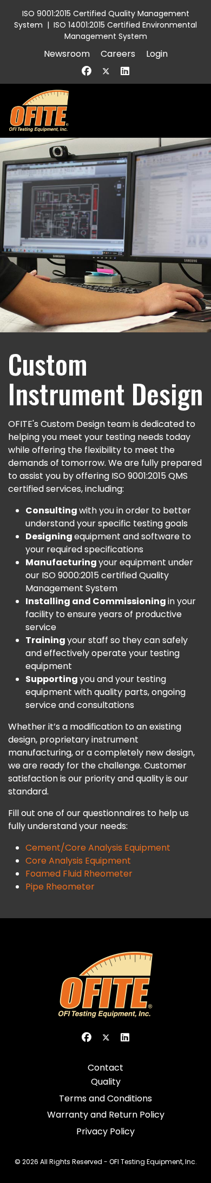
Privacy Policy (105, 1131)
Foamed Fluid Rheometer (79, 873)
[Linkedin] (125, 71)
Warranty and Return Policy (105, 1114)
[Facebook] (86, 71)
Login (157, 54)
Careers (118, 54)
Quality (106, 1081)
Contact (105, 1067)
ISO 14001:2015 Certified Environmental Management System (125, 30)
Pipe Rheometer (60, 886)
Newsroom (67, 54)
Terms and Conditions (105, 1098)
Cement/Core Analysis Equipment (97, 847)
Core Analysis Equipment (78, 860)
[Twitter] (106, 71)
